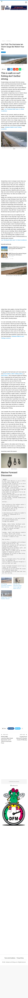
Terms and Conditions (9, 958)
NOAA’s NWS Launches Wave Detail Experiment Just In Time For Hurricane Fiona (7, 740)
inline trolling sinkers (17, 373)
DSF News (3, 52)
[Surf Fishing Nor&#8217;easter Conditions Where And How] (6, 580)
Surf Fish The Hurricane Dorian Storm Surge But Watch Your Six (17, 586)
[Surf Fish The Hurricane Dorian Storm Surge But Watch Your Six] (18, 580)
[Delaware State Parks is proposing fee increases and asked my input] (4, 248)
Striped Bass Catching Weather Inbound (6, 597)
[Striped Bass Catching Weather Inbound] (6, 593)
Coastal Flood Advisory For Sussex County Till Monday (21, 738)
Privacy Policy (20, 958)
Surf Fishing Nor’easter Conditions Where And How (6, 585)
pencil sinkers (7, 373)
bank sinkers (4, 375)
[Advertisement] (14, 25)
